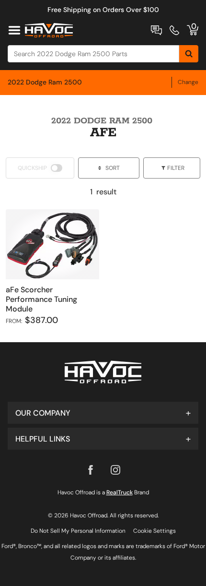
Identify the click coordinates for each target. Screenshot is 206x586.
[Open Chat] (156, 30)
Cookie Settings (154, 531)
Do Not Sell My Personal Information (78, 531)
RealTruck (119, 492)
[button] (103, 413)
